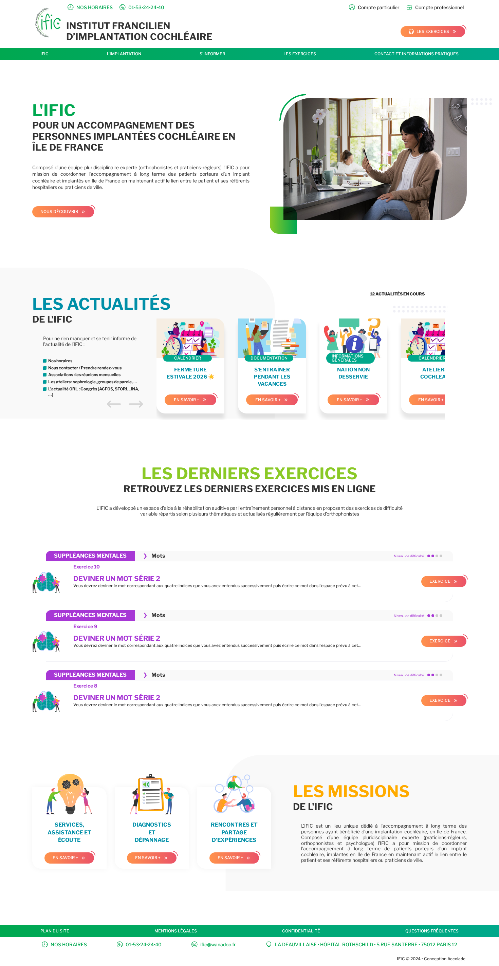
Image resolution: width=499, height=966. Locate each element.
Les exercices (299, 53)
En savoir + (186, 399)
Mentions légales (175, 930)
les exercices (429, 31)
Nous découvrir (59, 211)
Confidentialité (301, 930)
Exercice (439, 581)
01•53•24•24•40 (139, 944)
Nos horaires (64, 944)
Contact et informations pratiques (416, 53)
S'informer (212, 53)
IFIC (44, 53)
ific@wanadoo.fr (213, 944)
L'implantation (124, 53)
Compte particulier (374, 7)
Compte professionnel (435, 7)
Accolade (455, 958)
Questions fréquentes (432, 930)
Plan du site (54, 930)
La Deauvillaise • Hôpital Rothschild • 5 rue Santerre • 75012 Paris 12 (361, 944)
